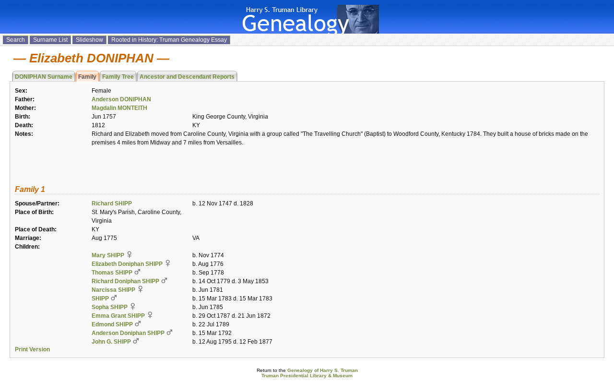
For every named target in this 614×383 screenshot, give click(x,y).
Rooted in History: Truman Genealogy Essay (169, 39)
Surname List (50, 39)
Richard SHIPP (112, 203)
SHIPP (100, 298)
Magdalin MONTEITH (119, 108)
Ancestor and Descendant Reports (187, 76)
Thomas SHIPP (112, 272)
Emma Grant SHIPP (118, 315)
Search (15, 39)
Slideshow (89, 39)
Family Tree (118, 76)
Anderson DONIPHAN (121, 99)
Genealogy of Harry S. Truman (322, 370)
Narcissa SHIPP (113, 290)
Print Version (32, 349)
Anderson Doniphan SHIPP (128, 333)
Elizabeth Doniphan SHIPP (127, 264)
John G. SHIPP (111, 341)
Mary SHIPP (108, 255)
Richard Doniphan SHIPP (125, 281)
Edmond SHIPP (112, 324)
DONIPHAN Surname (43, 76)
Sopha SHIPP (110, 307)
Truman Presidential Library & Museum (307, 375)
